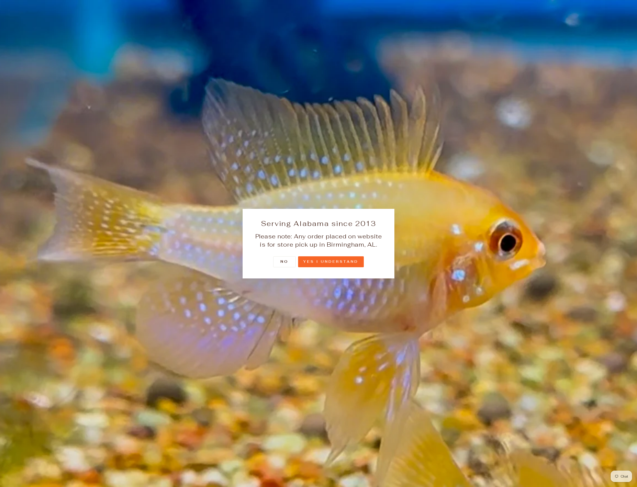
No (284, 261)
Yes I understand (330, 261)
